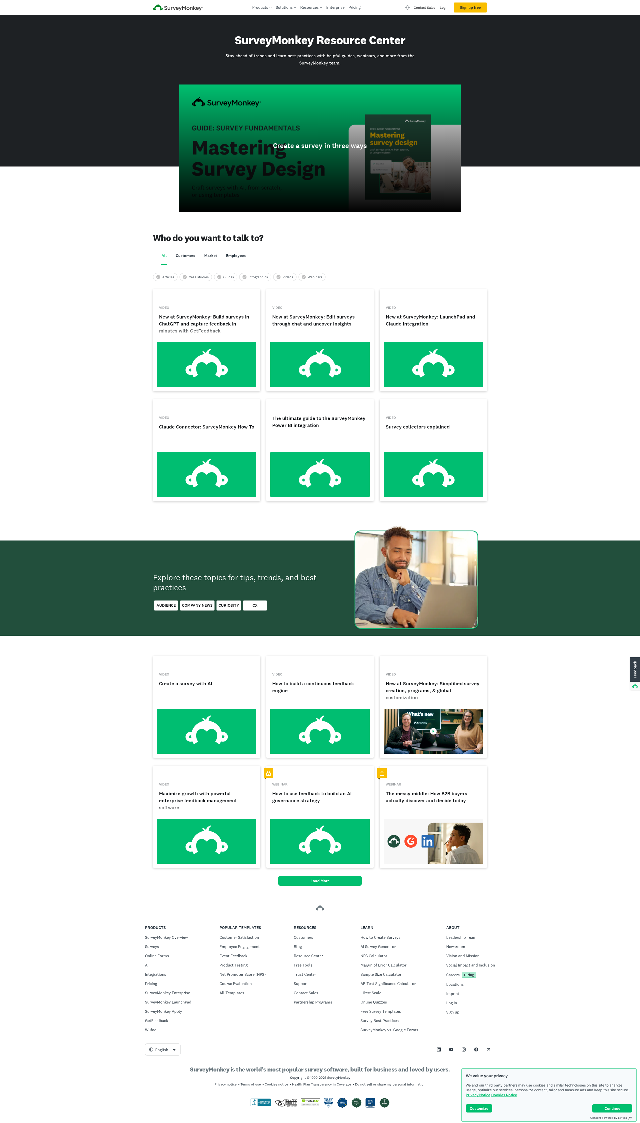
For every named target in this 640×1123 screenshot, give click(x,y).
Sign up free (470, 7)
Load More (320, 881)
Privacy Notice (478, 1095)
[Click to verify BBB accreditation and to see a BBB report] (260, 1105)
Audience (166, 605)
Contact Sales (424, 7)
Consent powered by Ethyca (608, 1118)
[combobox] (162, 1050)
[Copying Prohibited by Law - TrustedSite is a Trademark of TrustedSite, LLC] (310, 1105)
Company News (197, 605)
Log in (445, 7)
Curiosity (228, 605)
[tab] (164, 256)
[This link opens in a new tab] (438, 1049)
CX (255, 605)
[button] (634, 674)
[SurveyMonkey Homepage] (178, 8)
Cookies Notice (504, 1095)
